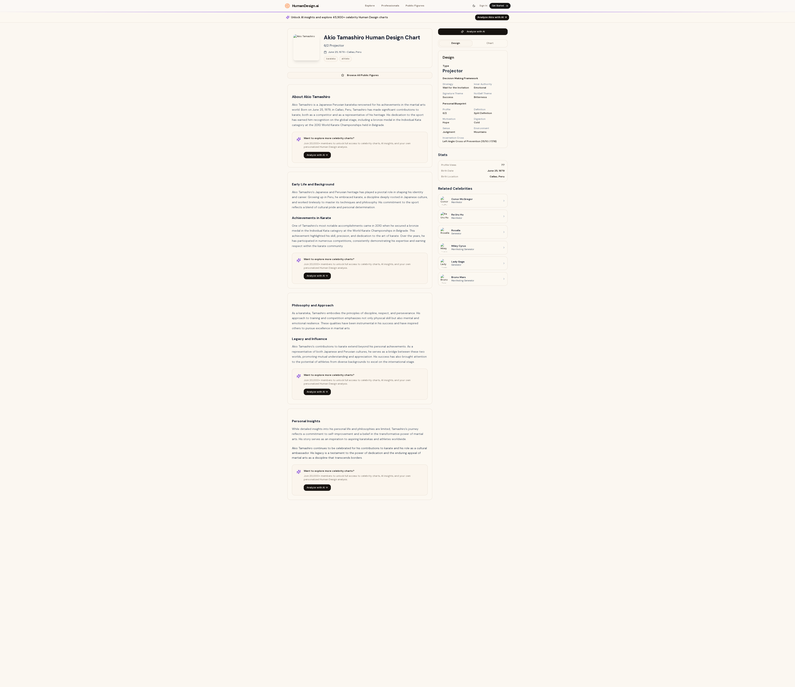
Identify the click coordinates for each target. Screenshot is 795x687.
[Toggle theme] (474, 5)
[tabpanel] (473, 99)
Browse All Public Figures (363, 75)
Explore (370, 5)
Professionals (390, 5)
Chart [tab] (490, 43)
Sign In (483, 5)
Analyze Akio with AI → (492, 17)
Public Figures (415, 5)
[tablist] (473, 43)
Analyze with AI (476, 31)
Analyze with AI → (317, 155)
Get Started (498, 5)
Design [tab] (455, 43)
